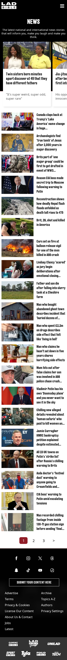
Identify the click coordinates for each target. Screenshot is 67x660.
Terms (9, 599)
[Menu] (62, 6)
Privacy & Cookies (17, 605)
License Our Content (19, 611)
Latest (9, 629)
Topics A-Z (48, 599)
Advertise (11, 593)
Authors (46, 605)
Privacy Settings (52, 611)
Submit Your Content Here (34, 582)
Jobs (8, 623)
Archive (46, 593)
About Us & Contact (19, 617)
